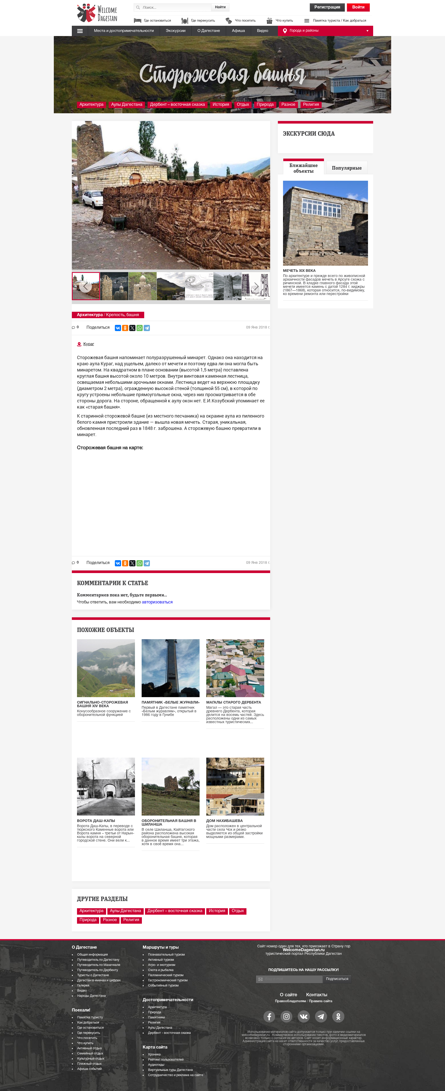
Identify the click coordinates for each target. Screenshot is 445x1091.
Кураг (88, 344)
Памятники (156, 1017)
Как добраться (88, 1022)
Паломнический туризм (166, 975)
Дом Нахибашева (224, 821)
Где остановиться (157, 20)
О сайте (288, 995)
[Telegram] (147, 328)
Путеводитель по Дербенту (97, 970)
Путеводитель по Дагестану (98, 959)
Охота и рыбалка (161, 970)
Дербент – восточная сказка (177, 105)
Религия (311, 105)
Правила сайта (320, 1001)
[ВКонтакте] (118, 328)
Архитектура (92, 105)
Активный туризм (161, 959)
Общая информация (92, 954)
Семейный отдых (90, 1053)
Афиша (238, 31)
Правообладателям (290, 1001)
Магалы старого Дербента (233, 702)
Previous (85, 286)
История (221, 105)
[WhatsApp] (139, 328)
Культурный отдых (90, 1058)
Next (256, 286)
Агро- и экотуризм (161, 965)
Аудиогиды (156, 1064)
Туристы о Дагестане (93, 975)
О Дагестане (209, 31)
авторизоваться (157, 602)
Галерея (83, 985)
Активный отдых (89, 1048)
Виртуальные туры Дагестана (170, 1070)
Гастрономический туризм (168, 980)
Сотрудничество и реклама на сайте (175, 1075)
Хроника (154, 1054)
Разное (288, 105)
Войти (358, 7)
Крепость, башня (122, 315)
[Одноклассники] (125, 328)
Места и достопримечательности (124, 31)
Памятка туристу (90, 1017)
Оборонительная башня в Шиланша (169, 822)
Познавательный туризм (166, 954)
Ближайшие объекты (303, 168)
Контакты (316, 995)
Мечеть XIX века (299, 271)
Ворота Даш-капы (96, 821)
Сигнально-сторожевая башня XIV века (102, 704)
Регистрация (327, 7)
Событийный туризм (163, 985)
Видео (262, 31)
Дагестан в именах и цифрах (99, 980)
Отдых (243, 105)
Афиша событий (89, 1069)
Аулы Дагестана (126, 105)
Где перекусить (203, 20)
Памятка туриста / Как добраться (339, 20)
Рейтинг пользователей (166, 1059)
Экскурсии (175, 31)
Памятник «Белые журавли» (171, 702)
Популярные (347, 168)
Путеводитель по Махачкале (98, 965)
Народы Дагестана (91, 995)
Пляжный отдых (89, 1063)
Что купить (284, 20)
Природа (265, 105)
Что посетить (245, 20)
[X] (132, 328)
